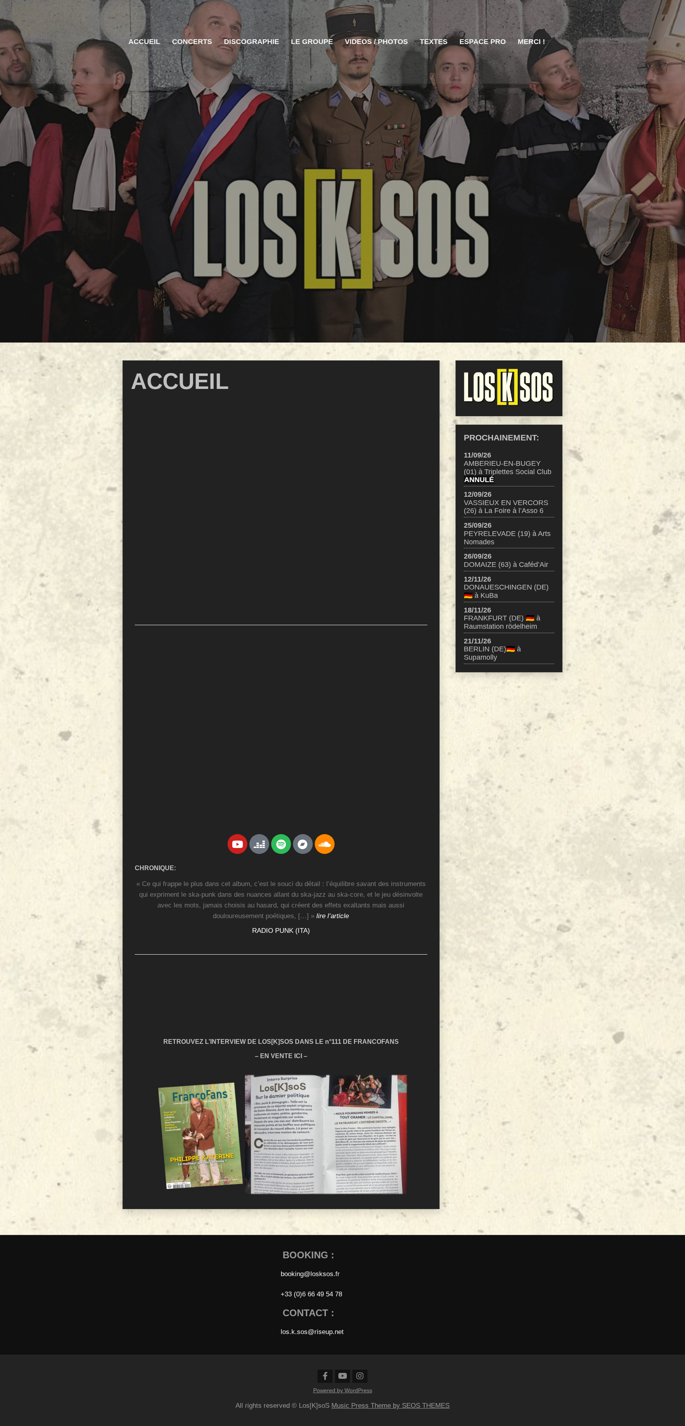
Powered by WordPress (342, 1390)
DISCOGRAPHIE (251, 42)
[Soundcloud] (325, 844)
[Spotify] (281, 844)
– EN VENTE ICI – (281, 1055)
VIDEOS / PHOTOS (376, 42)
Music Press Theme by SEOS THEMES (390, 1405)
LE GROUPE (312, 42)
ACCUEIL (144, 42)
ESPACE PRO (482, 42)
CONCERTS (192, 42)
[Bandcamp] (303, 844)
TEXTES (434, 42)
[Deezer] (259, 844)
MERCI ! (531, 42)
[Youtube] (237, 844)
